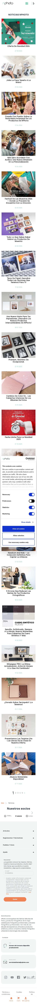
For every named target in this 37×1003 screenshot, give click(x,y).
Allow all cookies (18, 529)
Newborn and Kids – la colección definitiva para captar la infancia (18, 555)
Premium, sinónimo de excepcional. (18, 361)
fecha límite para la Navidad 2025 (18, 438)
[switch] (32, 501)
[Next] (32, 812)
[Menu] (34, 3)
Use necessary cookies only (18, 542)
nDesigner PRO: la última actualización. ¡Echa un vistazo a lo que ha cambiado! (18, 666)
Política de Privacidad (32, 994)
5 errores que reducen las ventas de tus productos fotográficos (18, 593)
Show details (26, 522)
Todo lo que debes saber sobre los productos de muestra (18, 239)
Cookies (19, 992)
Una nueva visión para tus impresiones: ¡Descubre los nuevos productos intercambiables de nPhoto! (18, 319)
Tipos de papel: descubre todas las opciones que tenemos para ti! (18, 280)
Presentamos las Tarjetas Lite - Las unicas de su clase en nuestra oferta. (18, 740)
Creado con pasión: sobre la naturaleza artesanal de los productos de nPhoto (18, 118)
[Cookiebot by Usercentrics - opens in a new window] (26, 458)
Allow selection (18, 535)
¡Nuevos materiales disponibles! (18, 778)
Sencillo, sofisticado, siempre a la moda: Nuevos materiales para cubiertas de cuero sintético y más (19, 632)
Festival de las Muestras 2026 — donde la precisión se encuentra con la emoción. (18, 201)
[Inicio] (8, 3)
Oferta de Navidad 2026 (18, 46)
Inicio (2, 803)
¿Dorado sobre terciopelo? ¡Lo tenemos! (18, 703)
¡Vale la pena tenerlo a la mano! (18, 81)
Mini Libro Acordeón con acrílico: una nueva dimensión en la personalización (18, 160)
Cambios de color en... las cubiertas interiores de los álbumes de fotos (18, 398)
